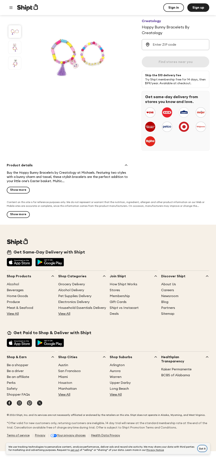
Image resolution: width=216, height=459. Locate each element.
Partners (168, 308)
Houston (65, 382)
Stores (115, 290)
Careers (167, 290)
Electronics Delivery (74, 302)
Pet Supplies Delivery (75, 296)
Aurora (115, 371)
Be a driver (15, 371)
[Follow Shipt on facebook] (9, 403)
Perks (11, 382)
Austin (63, 365)
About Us (168, 284)
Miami (63, 377)
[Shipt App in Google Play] (49, 262)
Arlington (117, 365)
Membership (120, 296)
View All (13, 313)
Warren (116, 377)
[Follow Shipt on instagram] (19, 403)
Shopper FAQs (18, 394)
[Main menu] (11, 7)
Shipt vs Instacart (124, 308)
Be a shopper (17, 365)
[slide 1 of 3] (14, 31)
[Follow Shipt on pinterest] (29, 403)
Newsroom (169, 296)
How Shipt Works (123, 284)
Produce (13, 302)
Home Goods (17, 296)
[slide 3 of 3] (14, 63)
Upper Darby (120, 382)
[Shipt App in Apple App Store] (19, 262)
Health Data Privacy (105, 435)
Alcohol (13, 284)
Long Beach (119, 388)
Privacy (40, 435)
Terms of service (18, 435)
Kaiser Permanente (176, 369)
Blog (164, 302)
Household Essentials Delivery (82, 308)
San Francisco (69, 371)
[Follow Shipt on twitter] (39, 403)
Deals (114, 313)
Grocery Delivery (71, 284)
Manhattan (67, 388)
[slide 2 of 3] (14, 47)
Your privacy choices (71, 435)
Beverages (15, 290)
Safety (12, 388)
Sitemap (167, 313)
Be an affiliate (18, 377)
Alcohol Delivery (71, 290)
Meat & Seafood (20, 308)
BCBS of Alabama (175, 375)
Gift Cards (118, 302)
